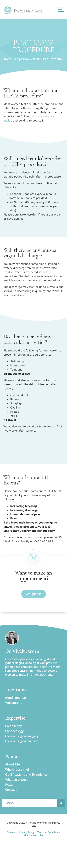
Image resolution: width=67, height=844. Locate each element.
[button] (61, 10)
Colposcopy (22, 59)
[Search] (61, 803)
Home (8, 59)
